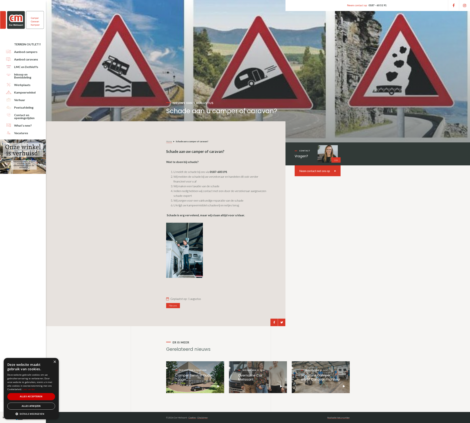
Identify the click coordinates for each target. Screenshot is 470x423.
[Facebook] (453, 5)
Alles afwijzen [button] (31, 406)
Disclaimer (202, 417)
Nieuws (173, 305)
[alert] (31, 388)
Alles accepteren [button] (31, 396)
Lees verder (28, 389)
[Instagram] (464, 5)
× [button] (54, 362)
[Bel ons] (366, 5)
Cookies (192, 417)
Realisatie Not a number (338, 417)
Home (169, 141)
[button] (31, 414)
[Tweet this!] (281, 322)
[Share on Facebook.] (274, 322)
